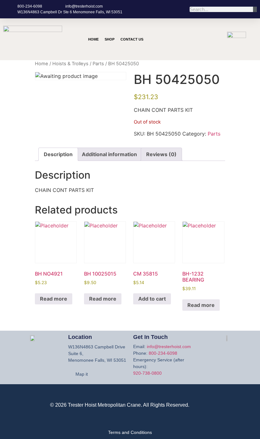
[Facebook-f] (196, 29)
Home (93, 39)
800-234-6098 (163, 353)
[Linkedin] (196, 47)
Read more (53, 299)
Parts (98, 64)
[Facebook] (206, 395)
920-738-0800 (147, 373)
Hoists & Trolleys (70, 64)
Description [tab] (58, 154)
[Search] (255, 9)
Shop (109, 39)
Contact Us (131, 39)
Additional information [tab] (109, 154)
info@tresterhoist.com (169, 346)
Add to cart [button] (152, 299)
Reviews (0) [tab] (161, 154)
